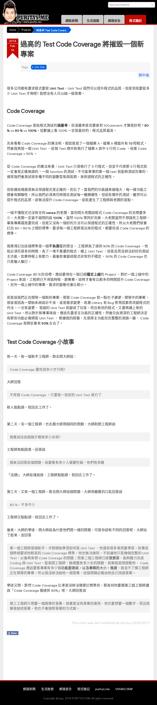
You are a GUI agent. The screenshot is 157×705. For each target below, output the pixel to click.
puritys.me (102, 689)
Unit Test (40, 67)
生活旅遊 (93, 21)
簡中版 (144, 75)
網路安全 (114, 21)
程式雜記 (135, 21)
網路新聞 (71, 21)
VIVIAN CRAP (124, 689)
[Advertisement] (76, 659)
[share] (12, 633)
